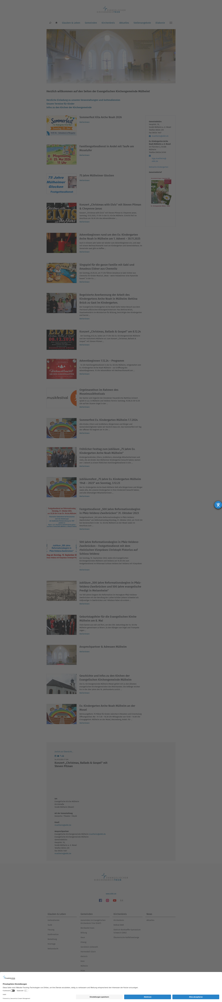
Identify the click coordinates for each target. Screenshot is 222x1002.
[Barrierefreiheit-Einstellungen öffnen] (218, 505)
